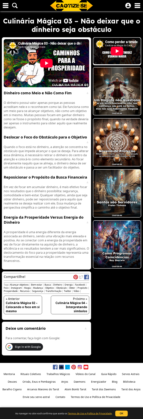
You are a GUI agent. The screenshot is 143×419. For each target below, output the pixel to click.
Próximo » (71, 305)
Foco (6, 287)
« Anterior (23, 305)
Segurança (37, 291)
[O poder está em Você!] (117, 91)
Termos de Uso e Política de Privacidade (90, 413)
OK (121, 413)
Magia (27, 287)
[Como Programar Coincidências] (117, 245)
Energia (69, 284)
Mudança (38, 287)
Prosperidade (11, 291)
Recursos (25, 291)
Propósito (82, 287)
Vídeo (76, 291)
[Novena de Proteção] (117, 142)
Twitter (67, 291)
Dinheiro (57, 284)
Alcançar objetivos (19, 284)
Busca (48, 284)
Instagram (16, 287)
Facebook (80, 284)
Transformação (53, 291)
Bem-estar (36, 284)
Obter (72, 287)
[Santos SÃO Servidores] (117, 193)
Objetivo (49, 287)
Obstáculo (61, 287)
